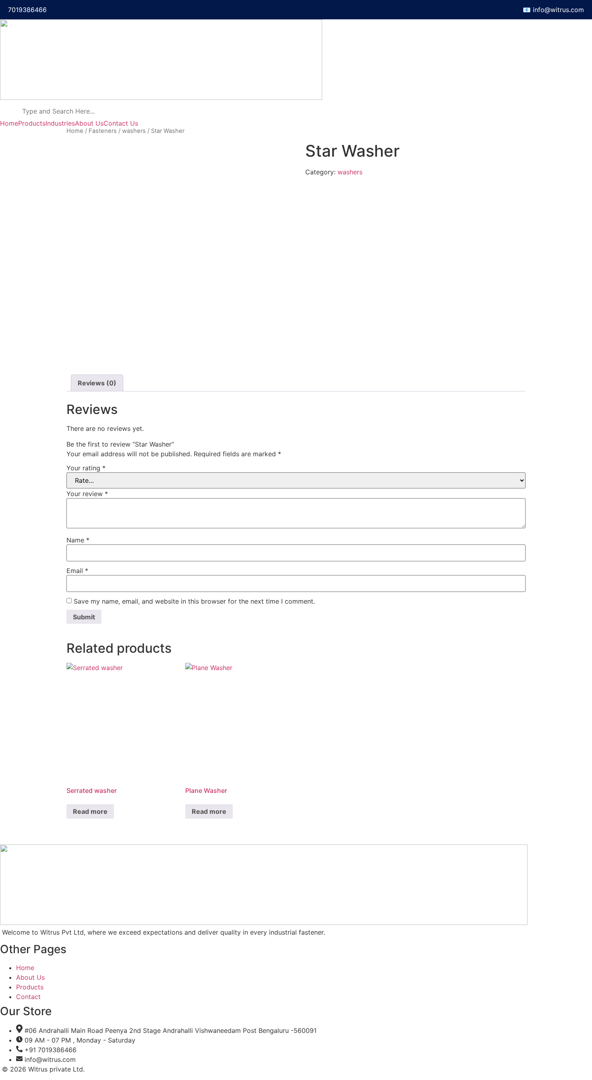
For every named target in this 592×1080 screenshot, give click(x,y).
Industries (60, 123)
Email (77, 570)
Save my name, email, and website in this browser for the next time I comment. (194, 601)
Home (9, 123)
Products (32, 123)
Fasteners (103, 130)
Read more (90, 811)
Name (77, 540)
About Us (89, 123)
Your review (87, 493)
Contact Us (120, 123)
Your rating (86, 468)
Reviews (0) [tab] (97, 383)
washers (134, 130)
